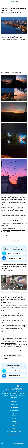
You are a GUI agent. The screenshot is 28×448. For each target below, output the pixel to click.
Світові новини (14, 410)
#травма (6, 358)
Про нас (14, 421)
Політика (14, 418)
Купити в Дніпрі (14, 428)
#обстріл (20, 355)
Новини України (14, 407)
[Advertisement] (14, 56)
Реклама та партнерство (14, 431)
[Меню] (2, 1)
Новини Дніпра (14, 404)
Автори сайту (14, 437)
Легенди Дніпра (14, 413)
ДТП (14, 425)
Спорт (14, 415)
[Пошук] (26, 1)
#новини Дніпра (15, 240)
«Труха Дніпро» (18, 72)
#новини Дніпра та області (10, 355)
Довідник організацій (14, 434)
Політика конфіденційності (14, 423)
